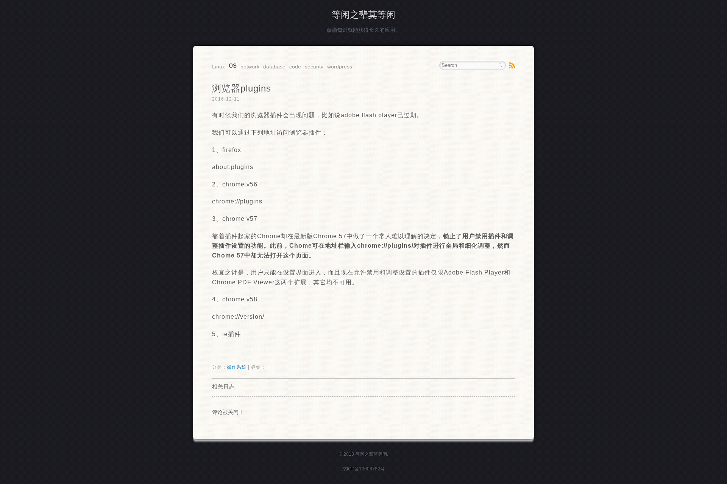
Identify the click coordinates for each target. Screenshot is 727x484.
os (233, 65)
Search (501, 65)
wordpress (339, 67)
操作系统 (236, 367)
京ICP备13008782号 (363, 469)
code (295, 67)
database (274, 67)
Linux (218, 67)
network (249, 67)
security (314, 67)
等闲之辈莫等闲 (363, 14)
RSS (512, 65)
